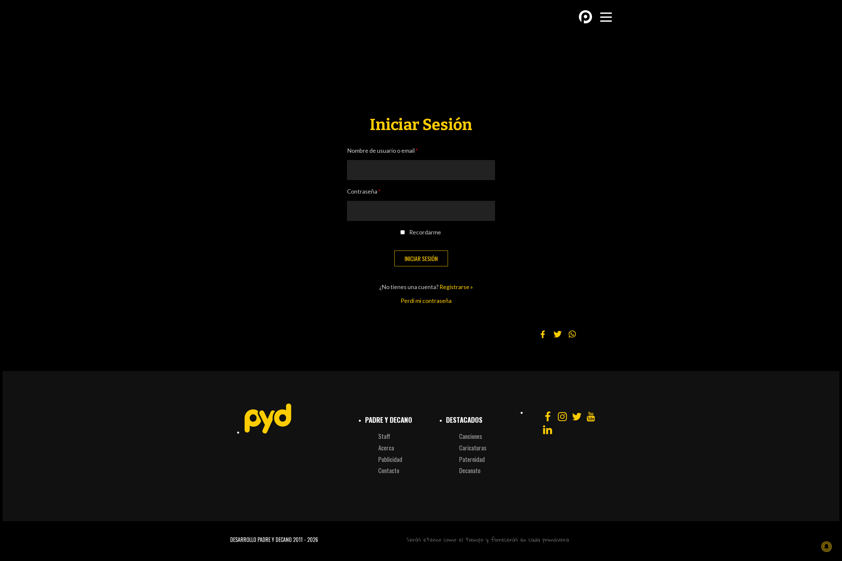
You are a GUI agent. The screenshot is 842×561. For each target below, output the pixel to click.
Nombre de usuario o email (382, 150)
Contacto (388, 470)
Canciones (470, 436)
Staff (384, 436)
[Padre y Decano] (276, 23)
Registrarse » (456, 286)
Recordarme (425, 232)
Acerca (386, 447)
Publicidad (390, 459)
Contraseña (364, 191)
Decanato (470, 470)
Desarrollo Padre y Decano (261, 540)
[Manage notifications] (826, 546)
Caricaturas (472, 447)
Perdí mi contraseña (426, 300)
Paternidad (472, 459)
